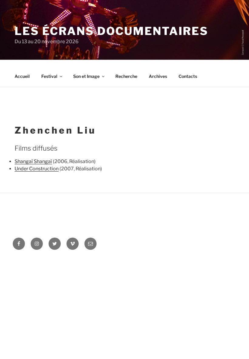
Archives (158, 76)
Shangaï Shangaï (33, 161)
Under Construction (37, 169)
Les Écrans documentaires (111, 31)
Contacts (188, 76)
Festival (49, 76)
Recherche (126, 76)
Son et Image (86, 76)
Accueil (22, 76)
